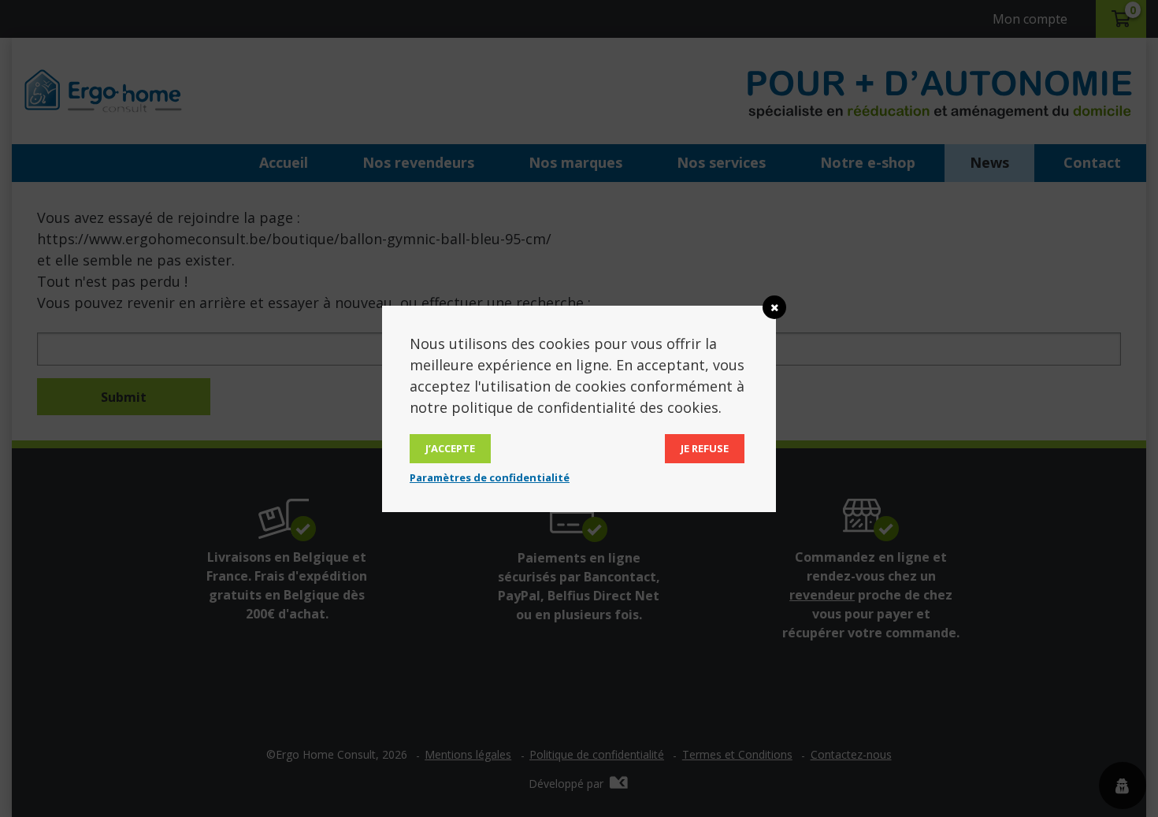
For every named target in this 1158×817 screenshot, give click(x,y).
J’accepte (450, 448)
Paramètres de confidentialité (490, 477)
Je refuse (705, 448)
